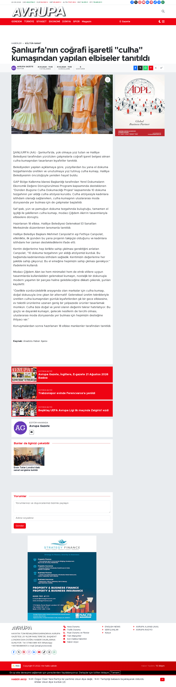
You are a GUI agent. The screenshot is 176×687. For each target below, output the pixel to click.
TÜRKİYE (29, 21)
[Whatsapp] (54, 652)
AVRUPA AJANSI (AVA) (147, 627)
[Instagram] (29, 652)
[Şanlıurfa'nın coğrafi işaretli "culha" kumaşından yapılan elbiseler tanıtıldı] (62, 104)
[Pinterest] (24, 652)
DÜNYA (66, 21)
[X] (18, 652)
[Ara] (163, 11)
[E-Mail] (31, 432)
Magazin (86, 21)
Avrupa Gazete (39, 426)
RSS (17, 666)
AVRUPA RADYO (144, 630)
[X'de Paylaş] (140, 68)
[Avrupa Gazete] (38, 11)
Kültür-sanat (33, 43)
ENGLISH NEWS (112, 627)
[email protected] (43, 646)
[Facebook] (13, 652)
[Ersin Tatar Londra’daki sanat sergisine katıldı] (29, 456)
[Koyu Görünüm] (160, 21)
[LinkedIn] (34, 652)
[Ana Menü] (163, 21)
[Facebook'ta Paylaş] (135, 68)
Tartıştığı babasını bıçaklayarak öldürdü (122, 679)
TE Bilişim (160, 666)
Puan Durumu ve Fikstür (78, 633)
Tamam (115, 672)
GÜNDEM (16, 21)
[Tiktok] (44, 652)
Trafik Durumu (74, 630)
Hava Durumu (73, 627)
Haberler (16, 43)
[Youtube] (39, 652)
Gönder (20, 526)
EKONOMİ (54, 21)
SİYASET (41, 21)
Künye (108, 633)
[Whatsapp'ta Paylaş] (145, 68)
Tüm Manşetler (74, 636)
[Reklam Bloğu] (62, 578)
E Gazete (125, 21)
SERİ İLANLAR (111, 630)
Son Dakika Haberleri (77, 639)
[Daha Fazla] (151, 68)
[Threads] (49, 652)
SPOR (76, 21)
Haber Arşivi (72, 642)
